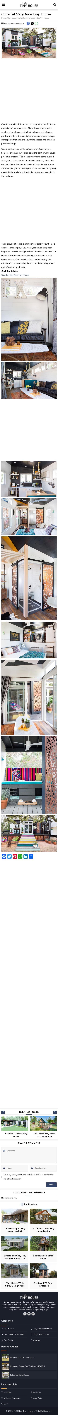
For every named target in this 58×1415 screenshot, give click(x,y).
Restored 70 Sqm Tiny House (43, 1284)
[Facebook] (25, 1314)
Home (3, 18)
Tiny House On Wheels (16, 18)
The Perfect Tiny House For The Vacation (16, 1135)
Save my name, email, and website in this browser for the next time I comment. (28, 1177)
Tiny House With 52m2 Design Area (15, 1284)
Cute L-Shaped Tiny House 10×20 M (15, 1230)
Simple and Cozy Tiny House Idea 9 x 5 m (15, 1257)
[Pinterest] (33, 1314)
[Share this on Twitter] (32, 23)
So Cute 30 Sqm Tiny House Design (43, 1230)
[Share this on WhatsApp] (36, 23)
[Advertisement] (29, 91)
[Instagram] (29, 1314)
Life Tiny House (26, 1411)
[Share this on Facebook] (28, 23)
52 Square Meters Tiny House (44, 1135)
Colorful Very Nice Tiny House (15, 275)
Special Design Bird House (43, 1257)
